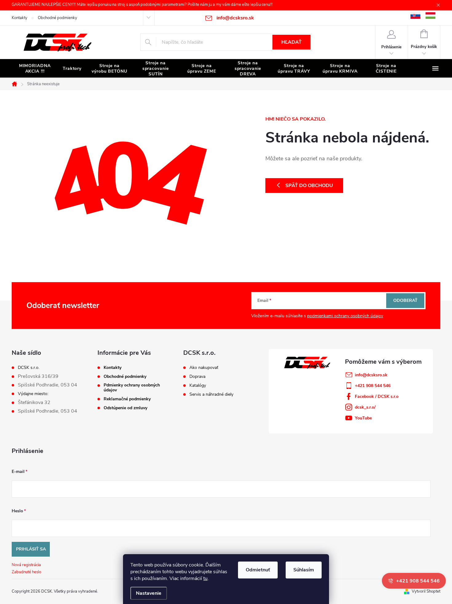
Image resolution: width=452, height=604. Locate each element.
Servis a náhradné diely (211, 394)
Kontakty (19, 18)
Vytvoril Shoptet (426, 591)
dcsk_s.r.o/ (365, 407)
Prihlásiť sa (31, 549)
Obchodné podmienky (57, 18)
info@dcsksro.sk (371, 375)
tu (205, 578)
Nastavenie (148, 593)
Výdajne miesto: (33, 393)
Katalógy (197, 385)
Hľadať (291, 42)
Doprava (197, 376)
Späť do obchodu (309, 185)
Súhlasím (303, 569)
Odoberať (405, 300)
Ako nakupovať (203, 367)
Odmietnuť (258, 569)
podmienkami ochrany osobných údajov (345, 316)
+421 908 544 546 (373, 386)
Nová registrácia (26, 565)
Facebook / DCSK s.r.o (376, 396)
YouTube (363, 418)
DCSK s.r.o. (28, 367)
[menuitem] (35, 68)
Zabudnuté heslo (26, 572)
